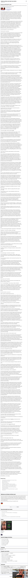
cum (17, 567)
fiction (10, 6)
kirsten (9, 570)
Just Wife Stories (17, 5)
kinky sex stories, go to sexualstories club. (12, 501)
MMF (7, 571)
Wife (4, 573)
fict (9, 6)
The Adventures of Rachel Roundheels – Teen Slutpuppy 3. (9, 512)
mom (9, 571)
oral (11, 571)
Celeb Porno (2, 531)
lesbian (2, 571)
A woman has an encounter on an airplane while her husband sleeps (10, 516)
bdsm (14, 566)
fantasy (8, 6)
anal (2, 566)
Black (19, 566)
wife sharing (7, 573)
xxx (11, 573)
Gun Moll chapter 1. (4, 515)
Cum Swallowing (3, 6)
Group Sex (13, 6)
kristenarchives (3, 5)
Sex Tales (2, 532)
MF (5, 571)
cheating (2, 567)
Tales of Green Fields (4, 511)
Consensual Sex (8, 567)
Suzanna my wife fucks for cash (6, 4)
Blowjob (23, 566)
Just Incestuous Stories (4, 541)
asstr (21, 5)
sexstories (10, 572)
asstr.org (23, 5)
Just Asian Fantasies (4, 539)
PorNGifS (2, 530)
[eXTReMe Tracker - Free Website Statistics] (1, 535)
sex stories (5, 572)
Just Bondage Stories (4, 540)
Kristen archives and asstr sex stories (8, 1)
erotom (6, 6)
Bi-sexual (16, 566)
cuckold (14, 567)
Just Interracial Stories (13, 5)
